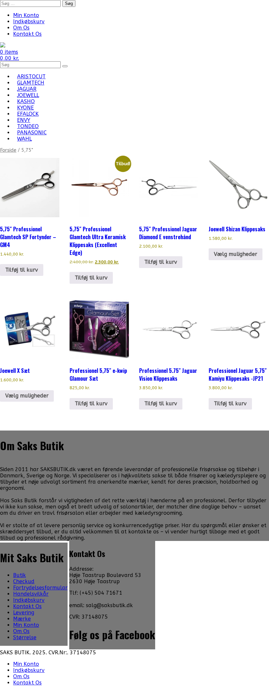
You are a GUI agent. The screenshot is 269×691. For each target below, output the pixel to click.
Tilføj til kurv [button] (21, 270)
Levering (23, 612)
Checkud (23, 581)
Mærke (22, 619)
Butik (19, 575)
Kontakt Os (27, 34)
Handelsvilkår (31, 594)
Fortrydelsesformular (40, 588)
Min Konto (26, 15)
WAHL (24, 139)
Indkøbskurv (29, 21)
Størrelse (24, 637)
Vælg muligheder (235, 254)
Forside (8, 150)
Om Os (21, 28)
